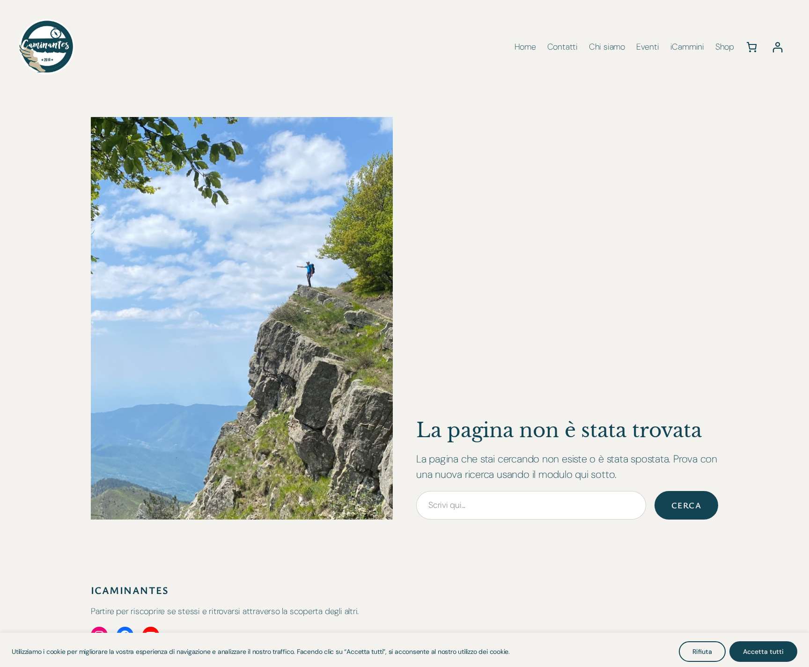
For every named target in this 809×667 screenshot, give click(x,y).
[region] (404, 650)
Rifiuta (702, 651)
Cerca (686, 505)
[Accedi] (777, 47)
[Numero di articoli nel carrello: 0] (752, 47)
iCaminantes (130, 590)
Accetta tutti (763, 651)
